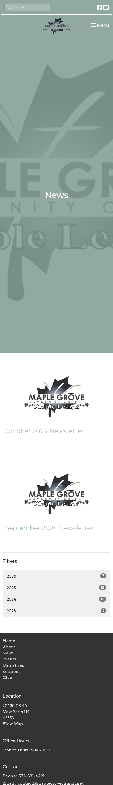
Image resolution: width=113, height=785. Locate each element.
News (8, 653)
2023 (55, 611)
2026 (55, 576)
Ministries (13, 665)
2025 (55, 587)
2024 (55, 599)
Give (7, 677)
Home (9, 641)
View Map (13, 724)
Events (9, 659)
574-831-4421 (32, 776)
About (9, 647)
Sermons (11, 671)
